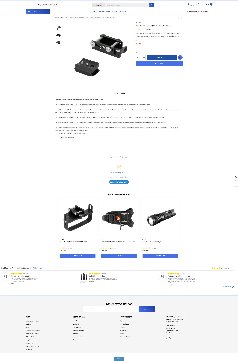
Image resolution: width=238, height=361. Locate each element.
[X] (170, 338)
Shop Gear (37, 12)
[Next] (181, 18)
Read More (139, 283)
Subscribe (147, 309)
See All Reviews (36, 268)
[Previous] (178, 18)
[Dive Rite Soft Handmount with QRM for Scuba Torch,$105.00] (119, 218)
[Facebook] (167, 338)
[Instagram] (175, 338)
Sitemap (75, 340)
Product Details (119, 93)
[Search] (151, 5)
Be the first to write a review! (119, 182)
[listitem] (67, 278)
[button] (231, 268)
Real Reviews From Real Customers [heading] (15, 268)
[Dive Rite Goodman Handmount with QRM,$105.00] (78, 218)
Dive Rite (138, 23)
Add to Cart (161, 57)
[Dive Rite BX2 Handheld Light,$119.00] (160, 218)
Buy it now (159, 63)
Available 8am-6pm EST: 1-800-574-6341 (198, 11)
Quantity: (138, 53)
